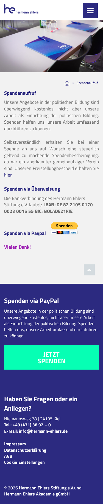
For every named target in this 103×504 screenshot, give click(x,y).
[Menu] (90, 10)
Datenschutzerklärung (25, 450)
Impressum (15, 443)
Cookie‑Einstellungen (24, 462)
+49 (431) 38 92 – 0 (32, 424)
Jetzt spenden (52, 357)
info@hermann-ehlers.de (43, 431)
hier (8, 174)
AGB (8, 456)
